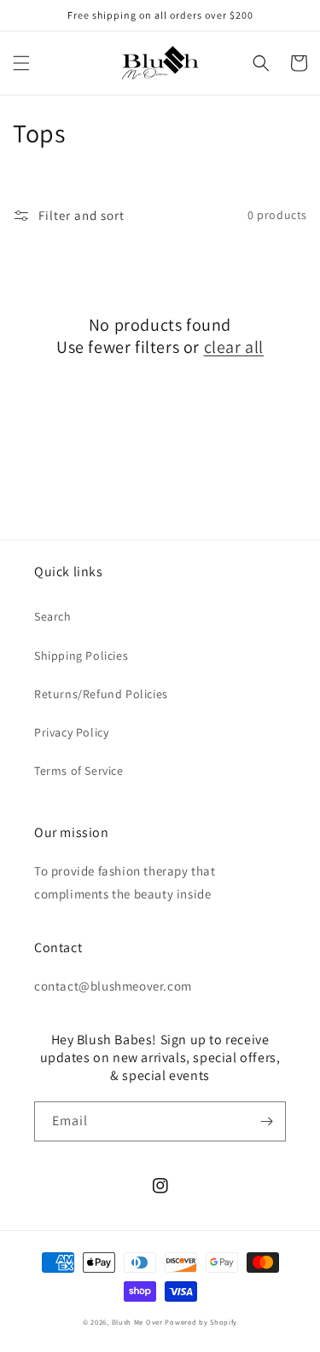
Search (53, 616)
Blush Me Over (137, 1321)
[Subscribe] (266, 1121)
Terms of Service (79, 770)
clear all (234, 347)
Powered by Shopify (201, 1321)
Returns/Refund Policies (101, 694)
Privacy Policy (71, 732)
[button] (21, 63)
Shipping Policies (81, 655)
